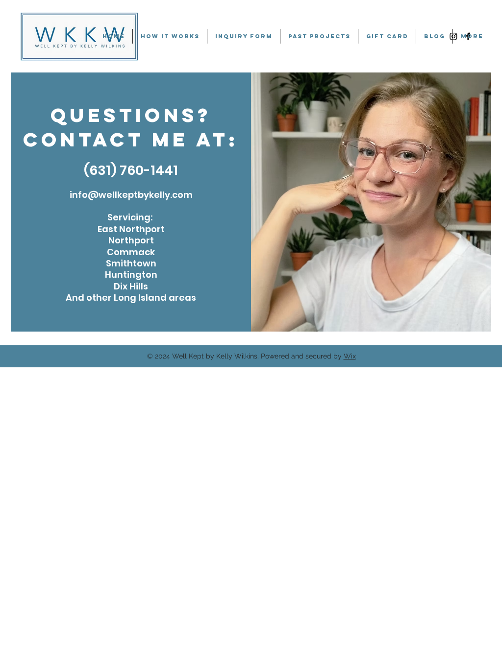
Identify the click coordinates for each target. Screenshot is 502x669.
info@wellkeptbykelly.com (131, 195)
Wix (350, 356)
